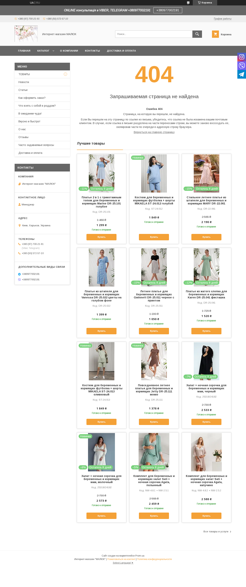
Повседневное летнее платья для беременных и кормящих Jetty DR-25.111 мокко (154, 390)
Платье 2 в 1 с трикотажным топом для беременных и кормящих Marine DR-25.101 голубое (101, 202)
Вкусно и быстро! (29, 121)
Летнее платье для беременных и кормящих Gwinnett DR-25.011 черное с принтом (154, 296)
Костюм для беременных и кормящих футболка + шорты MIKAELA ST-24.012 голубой (154, 200)
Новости (23, 82)
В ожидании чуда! (30, 113)
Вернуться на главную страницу (154, 132)
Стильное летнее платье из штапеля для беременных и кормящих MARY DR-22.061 (206, 200)
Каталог (43, 50)
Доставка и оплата (121, 50)
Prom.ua (139, 555)
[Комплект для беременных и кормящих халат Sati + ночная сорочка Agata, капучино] (206, 452)
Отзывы (23, 137)
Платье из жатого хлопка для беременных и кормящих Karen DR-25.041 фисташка (206, 294)
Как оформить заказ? (32, 97)
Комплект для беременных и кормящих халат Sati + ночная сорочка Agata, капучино (206, 480)
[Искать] (197, 34)
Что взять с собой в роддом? (37, 105)
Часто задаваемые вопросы (36, 145)
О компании (69, 50)
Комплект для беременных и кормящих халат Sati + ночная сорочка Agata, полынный (154, 480)
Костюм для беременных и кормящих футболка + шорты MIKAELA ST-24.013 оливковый (101, 390)
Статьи (22, 89)
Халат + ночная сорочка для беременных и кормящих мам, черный (206, 388)
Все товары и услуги (216, 531)
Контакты (92, 50)
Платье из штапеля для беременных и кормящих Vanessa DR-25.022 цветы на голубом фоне (101, 296)
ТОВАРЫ (24, 74)
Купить (102, 237)
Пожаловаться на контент (121, 559)
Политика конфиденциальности (154, 559)
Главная (24, 50)
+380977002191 (167, 10)
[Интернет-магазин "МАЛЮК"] (26, 40)
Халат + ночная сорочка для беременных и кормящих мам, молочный (101, 479)
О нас (22, 129)
